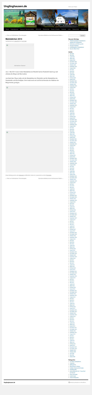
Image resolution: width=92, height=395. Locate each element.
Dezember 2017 (73, 213)
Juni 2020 (72, 168)
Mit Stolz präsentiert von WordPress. (78, 382)
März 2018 (72, 208)
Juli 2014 (72, 279)
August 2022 (72, 126)
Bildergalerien (73, 364)
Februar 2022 (73, 135)
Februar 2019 (73, 192)
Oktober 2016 (73, 235)
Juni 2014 (72, 281)
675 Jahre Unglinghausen (75, 361)
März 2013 (72, 305)
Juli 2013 (72, 298)
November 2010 (73, 348)
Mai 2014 (72, 282)
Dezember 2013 (73, 290)
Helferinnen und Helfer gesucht (76, 44)
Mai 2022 (72, 131)
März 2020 (72, 173)
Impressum (84, 29)
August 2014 (72, 277)
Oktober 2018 (73, 198)
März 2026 (72, 58)
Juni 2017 (72, 223)
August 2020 (72, 164)
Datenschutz (75, 29)
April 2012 (72, 322)
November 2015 (73, 253)
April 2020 (72, 171)
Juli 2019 (72, 184)
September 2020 (73, 163)
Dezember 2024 (73, 81)
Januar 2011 (72, 345)
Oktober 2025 (73, 65)
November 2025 (73, 63)
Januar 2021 (72, 156)
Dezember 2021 (73, 139)
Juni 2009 (72, 353)
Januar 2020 (72, 174)
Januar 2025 (72, 79)
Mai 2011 (72, 339)
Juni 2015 (72, 261)
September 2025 (73, 66)
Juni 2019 (72, 185)
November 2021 (73, 140)
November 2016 (73, 234)
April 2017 (72, 226)
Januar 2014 (72, 289)
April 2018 (72, 206)
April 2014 (72, 284)
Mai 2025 (72, 73)
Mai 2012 (72, 321)
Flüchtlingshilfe (73, 369)
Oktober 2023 (73, 103)
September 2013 (73, 295)
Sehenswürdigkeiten (74, 377)
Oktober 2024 (73, 84)
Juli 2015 (72, 260)
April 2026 (72, 56)
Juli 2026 (72, 53)
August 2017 (72, 219)
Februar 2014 (73, 287)
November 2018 (73, 197)
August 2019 (72, 182)
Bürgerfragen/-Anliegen (75, 366)
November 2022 (73, 121)
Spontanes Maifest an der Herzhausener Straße (50, 35)
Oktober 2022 (73, 123)
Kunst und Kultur (73, 374)
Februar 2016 (73, 248)
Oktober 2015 (73, 255)
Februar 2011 (73, 343)
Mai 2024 (72, 92)
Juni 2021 (72, 148)
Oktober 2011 (73, 331)
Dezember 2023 (73, 100)
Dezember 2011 (73, 327)
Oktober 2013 (73, 293)
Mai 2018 (72, 205)
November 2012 (73, 311)
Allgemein (21, 175)
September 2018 (73, 200)
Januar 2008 (72, 356)
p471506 (24, 41)
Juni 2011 (72, 337)
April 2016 (72, 245)
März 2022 (72, 134)
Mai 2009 (72, 355)
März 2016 (72, 247)
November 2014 (73, 272)
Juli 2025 (72, 69)
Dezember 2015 (73, 252)
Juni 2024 (72, 90)
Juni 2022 (72, 129)
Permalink (48, 175)
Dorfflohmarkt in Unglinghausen (77, 47)
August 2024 (72, 87)
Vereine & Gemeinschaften (27, 29)
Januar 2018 (72, 211)
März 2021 (72, 153)
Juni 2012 (72, 319)
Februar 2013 (73, 306)
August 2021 (72, 145)
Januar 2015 (72, 269)
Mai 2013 (72, 301)
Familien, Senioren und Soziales (77, 368)
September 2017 (73, 218)
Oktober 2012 (73, 313)
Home (7, 29)
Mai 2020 (72, 169)
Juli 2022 (72, 127)
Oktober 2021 (73, 142)
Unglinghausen (14, 29)
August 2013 (72, 297)
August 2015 (72, 258)
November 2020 (73, 160)
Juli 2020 (72, 166)
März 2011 (72, 342)
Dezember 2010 (73, 347)
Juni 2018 (72, 203)
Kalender (63, 29)
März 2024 (72, 95)
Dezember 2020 (73, 158)
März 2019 (72, 190)
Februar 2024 (73, 97)
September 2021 (73, 144)
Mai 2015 (72, 263)
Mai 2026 (72, 55)
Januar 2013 (72, 308)
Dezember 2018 (73, 195)
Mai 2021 (72, 150)
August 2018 (72, 202)
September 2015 (73, 256)
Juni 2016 (72, 242)
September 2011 (73, 332)
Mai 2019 (72, 187)
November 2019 (73, 177)
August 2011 (72, 334)
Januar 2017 (72, 231)
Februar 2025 (73, 77)
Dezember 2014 (73, 271)
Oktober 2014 (73, 274)
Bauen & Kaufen (55, 29)
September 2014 (73, 276)
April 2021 (72, 152)
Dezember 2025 (73, 61)
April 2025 (72, 74)
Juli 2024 (72, 89)
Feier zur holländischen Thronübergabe (16, 35)
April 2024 (72, 94)
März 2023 (72, 115)
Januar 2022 (72, 137)
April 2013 (72, 303)
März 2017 (72, 227)
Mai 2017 (72, 224)
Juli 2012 (72, 318)
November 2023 (73, 102)
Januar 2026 (72, 60)
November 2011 (73, 329)
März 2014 (72, 285)
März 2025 (72, 76)
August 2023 (72, 106)
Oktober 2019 (73, 179)
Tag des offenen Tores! (75, 48)
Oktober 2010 (73, 350)
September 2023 (73, 105)
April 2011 (72, 340)
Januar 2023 (72, 118)
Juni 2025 (72, 71)
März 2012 (72, 324)
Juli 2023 (72, 108)
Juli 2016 (72, 240)
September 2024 (73, 86)
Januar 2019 (72, 194)
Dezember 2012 (73, 310)
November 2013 (73, 292)
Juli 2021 (72, 147)
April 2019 (72, 189)
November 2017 (73, 214)
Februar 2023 (73, 116)
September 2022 (73, 124)
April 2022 (72, 132)
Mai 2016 (72, 243)
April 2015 (72, 264)
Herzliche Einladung (74, 45)
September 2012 (73, 314)
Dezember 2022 (73, 119)
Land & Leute (73, 376)
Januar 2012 (72, 326)
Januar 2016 (72, 250)
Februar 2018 (73, 210)
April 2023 (72, 113)
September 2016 (73, 237)
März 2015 (72, 266)
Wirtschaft (38, 29)
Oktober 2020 (73, 161)
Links (69, 29)
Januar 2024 (72, 98)
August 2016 (72, 239)
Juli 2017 (72, 221)
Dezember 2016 (73, 232)
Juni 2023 (72, 110)
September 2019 (73, 181)
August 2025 (72, 68)
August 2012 (72, 316)
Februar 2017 (73, 229)
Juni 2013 (72, 300)
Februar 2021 (73, 155)
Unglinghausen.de (15, 6)
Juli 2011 (72, 335)
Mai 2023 (72, 111)
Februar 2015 (73, 268)
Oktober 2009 (73, 351)
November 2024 (73, 82)
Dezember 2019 (73, 176)
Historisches (46, 29)
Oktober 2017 (73, 216)
